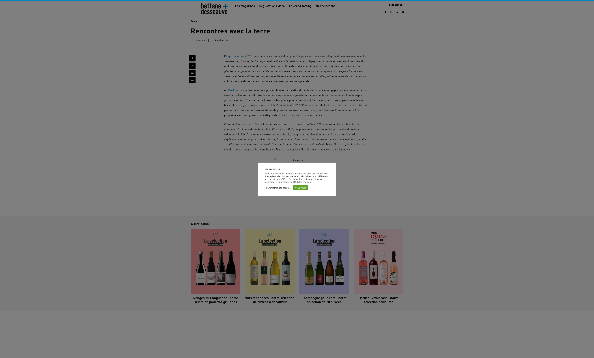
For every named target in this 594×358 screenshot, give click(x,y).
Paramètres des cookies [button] (278, 188)
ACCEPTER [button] (300, 187)
